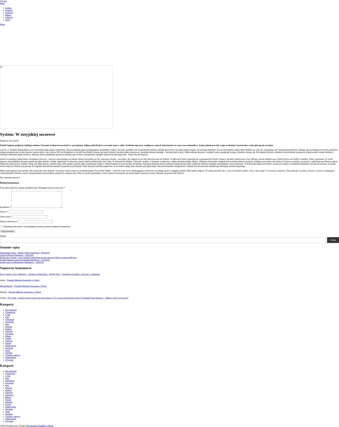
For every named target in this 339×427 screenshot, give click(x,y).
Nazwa (4, 212)
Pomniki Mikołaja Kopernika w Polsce (23, 280)
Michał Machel (6, 286)
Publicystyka (10, 346)
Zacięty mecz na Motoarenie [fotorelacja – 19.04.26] (22, 262)
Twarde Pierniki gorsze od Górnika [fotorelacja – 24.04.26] (25, 260)
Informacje (9, 319)
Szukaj (3, 236)
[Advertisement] (169, 45)
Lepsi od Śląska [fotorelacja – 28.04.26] (16, 255)
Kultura (8, 8)
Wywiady (9, 360)
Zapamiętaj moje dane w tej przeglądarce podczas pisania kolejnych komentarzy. (36, 226)
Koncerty (9, 13)
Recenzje (9, 348)
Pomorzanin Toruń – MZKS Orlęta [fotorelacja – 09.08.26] (25, 253)
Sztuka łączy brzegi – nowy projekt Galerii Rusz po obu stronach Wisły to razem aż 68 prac (38, 257)
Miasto (8, 15)
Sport (7, 20)
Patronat (8, 341)
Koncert (8, 327)
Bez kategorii (10, 310)
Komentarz (5, 207)
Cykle (7, 315)
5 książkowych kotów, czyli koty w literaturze (80, 274)
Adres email (6, 216)
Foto (7, 317)
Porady (8, 343)
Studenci (9, 10)
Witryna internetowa (8, 221)
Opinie (8, 338)
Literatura (9, 334)
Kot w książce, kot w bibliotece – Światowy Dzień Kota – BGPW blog (30, 274)
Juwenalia (9, 322)
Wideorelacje (10, 357)
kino (7, 324)
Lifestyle (9, 17)
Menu (2, 3)
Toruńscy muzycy (12, 355)
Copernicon (10, 312)
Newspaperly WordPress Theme (39, 426)
